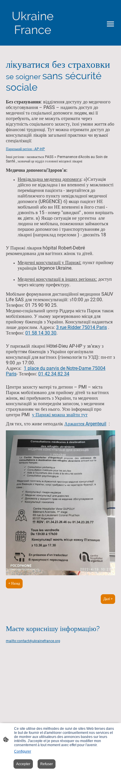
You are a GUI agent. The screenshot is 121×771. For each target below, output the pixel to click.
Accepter (23, 764)
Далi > (107, 599)
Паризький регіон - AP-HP (25, 149)
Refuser (46, 764)
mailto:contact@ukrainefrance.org (33, 641)
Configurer (22, 751)
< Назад (14, 583)
